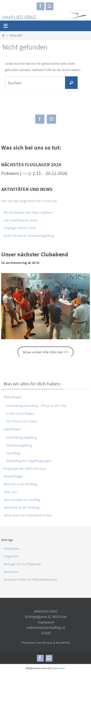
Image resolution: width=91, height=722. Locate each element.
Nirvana (47, 643)
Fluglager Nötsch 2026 (20, 228)
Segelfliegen (12, 429)
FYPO (25, 174)
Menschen (11, 572)
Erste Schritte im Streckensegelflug (29, 235)
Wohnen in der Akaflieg (20, 484)
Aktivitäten (11, 548)
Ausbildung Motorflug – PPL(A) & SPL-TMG (36, 406)
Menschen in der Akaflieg (21, 507)
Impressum (45, 622)
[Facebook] (40, 6)
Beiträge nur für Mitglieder (22, 564)
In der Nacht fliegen (20, 413)
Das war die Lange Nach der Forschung (29, 201)
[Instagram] (49, 6)
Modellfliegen (13, 476)
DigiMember (58, 668)
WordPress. (63, 643)
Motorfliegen (13, 397)
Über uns (10, 492)
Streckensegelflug (19, 445)
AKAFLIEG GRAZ (19, 17)
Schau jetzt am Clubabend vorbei (27, 515)
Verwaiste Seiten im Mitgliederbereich (30, 579)
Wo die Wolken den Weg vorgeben (28, 212)
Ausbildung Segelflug (21, 437)
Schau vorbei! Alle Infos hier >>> (46, 352)
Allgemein (11, 556)
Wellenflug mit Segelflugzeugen (29, 461)
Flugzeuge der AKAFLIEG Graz (25, 468)
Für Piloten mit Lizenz (21, 421)
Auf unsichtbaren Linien (21, 220)
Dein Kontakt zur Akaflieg (22, 500)
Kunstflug (13, 453)
